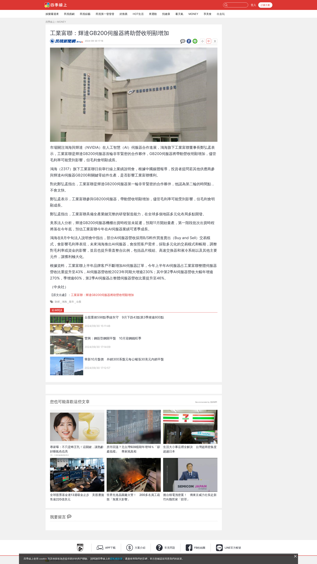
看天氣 (179, 14)
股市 (71, 301)
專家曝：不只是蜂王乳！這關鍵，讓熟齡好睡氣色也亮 (77, 449)
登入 (253, 5)
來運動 (153, 14)
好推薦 (123, 14)
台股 (78, 301)
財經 (57, 301)
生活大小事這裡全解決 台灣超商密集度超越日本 (190, 449)
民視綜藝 (85, 14)
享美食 (207, 14)
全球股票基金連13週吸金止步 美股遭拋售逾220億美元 (77, 497)
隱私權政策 (116, 558)
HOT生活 (138, 14)
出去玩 (221, 14)
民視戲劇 (69, 14)
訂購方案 (265, 5)
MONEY (193, 14)
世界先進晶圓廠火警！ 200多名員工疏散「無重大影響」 (133, 497)
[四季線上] (56, 5)
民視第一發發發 (105, 14)
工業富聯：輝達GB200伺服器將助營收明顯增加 (102, 295)
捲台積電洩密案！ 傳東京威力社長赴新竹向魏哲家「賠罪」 (190, 497)
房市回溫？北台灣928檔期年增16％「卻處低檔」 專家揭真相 (133, 449)
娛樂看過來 (52, 14)
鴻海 (64, 301)
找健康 (166, 14)
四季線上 (50, 21)
